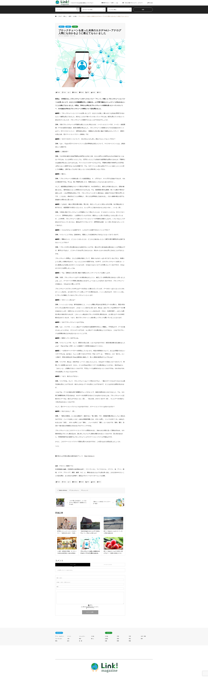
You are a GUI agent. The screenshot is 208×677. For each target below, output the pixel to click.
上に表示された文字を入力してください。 (90, 606)
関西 (130, 640)
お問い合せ (150, 2)
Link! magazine (140, 668)
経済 (68, 26)
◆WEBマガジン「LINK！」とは (110, 2)
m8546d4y (64, 490)
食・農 (80, 640)
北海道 (106, 638)
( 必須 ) (59, 577)
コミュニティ (82, 636)
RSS (55, 668)
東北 (130, 638)
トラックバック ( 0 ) (108, 564)
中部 (130, 636)
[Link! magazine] (104, 671)
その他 (74, 26)
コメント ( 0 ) (72, 564)
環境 (56, 640)
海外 (142, 638)
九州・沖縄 (143, 636)
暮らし (61, 26)
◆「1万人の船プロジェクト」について (133, 2)
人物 (68, 638)
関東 (118, 640)
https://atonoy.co (89, 456)
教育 (80, 638)
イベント (69, 636)
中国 (118, 636)
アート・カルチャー (59, 636)
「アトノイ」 (98, 99)
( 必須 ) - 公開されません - (64, 582)
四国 (118, 638)
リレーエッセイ (58, 638)
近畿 (106, 640)
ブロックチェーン (75, 490)
